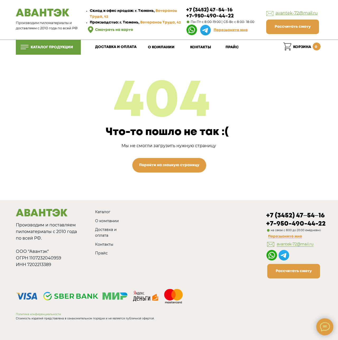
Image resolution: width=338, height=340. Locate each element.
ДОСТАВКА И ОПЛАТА (116, 47)
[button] (231, 30)
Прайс (101, 253)
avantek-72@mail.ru (296, 13)
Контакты (104, 244)
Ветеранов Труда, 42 (160, 22)
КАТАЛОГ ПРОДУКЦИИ (52, 47)
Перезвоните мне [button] (285, 236)
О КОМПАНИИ (161, 47)
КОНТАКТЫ (200, 47)
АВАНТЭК (42, 13)
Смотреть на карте (114, 29)
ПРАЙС (232, 47)
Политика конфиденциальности (38, 314)
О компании (107, 220)
